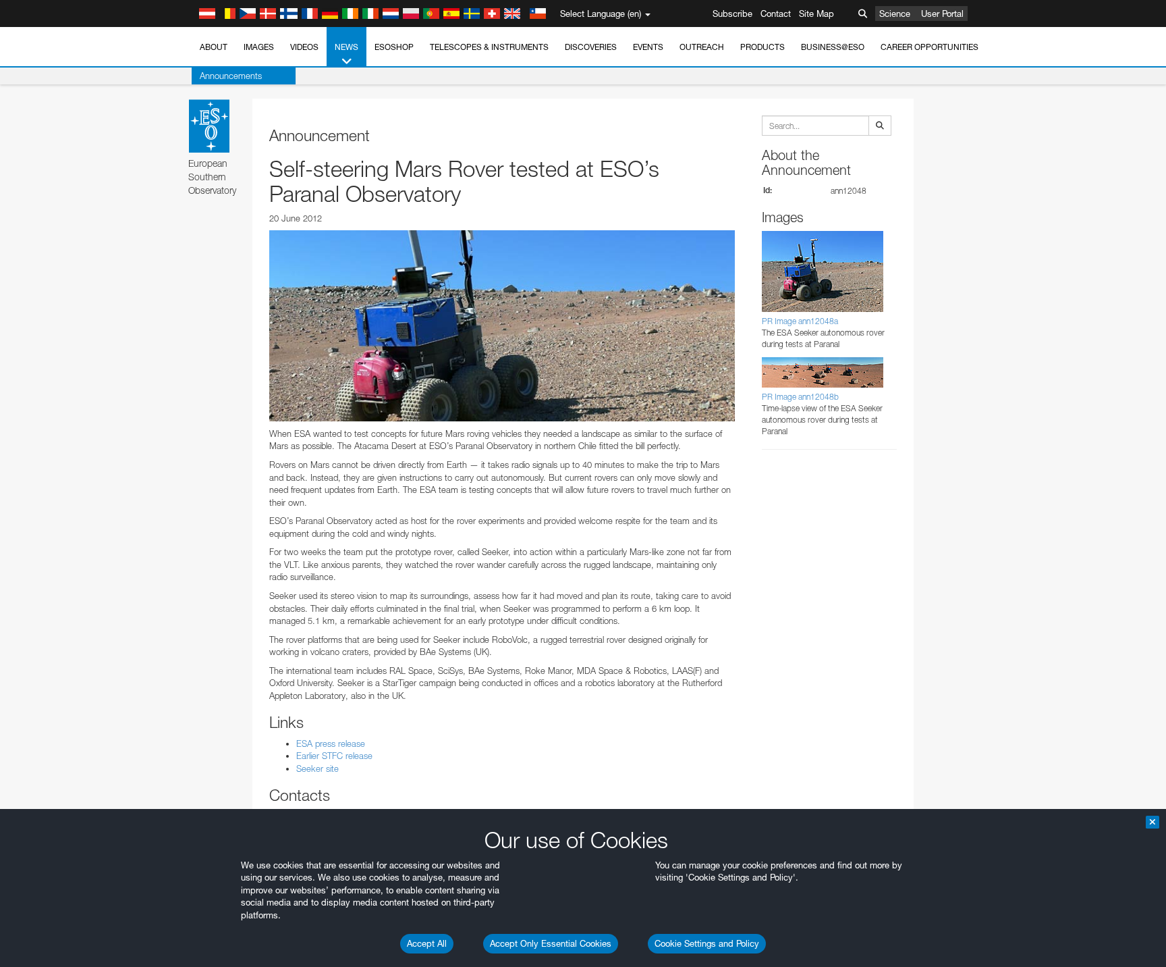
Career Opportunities (929, 47)
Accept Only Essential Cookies (550, 943)
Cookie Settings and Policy (707, 943)
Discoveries (591, 47)
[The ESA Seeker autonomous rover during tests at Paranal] (502, 325)
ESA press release (330, 743)
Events (648, 47)
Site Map (816, 13)
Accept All (427, 943)
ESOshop (394, 47)
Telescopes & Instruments (489, 47)
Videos (304, 47)
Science (894, 13)
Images (259, 47)
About (213, 47)
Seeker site (317, 768)
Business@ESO (832, 47)
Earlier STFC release (334, 755)
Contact (775, 13)
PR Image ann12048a (800, 321)
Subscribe (732, 13)
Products (762, 47)
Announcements (231, 75)
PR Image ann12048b (800, 397)
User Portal (942, 13)
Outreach (701, 47)
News (346, 47)
